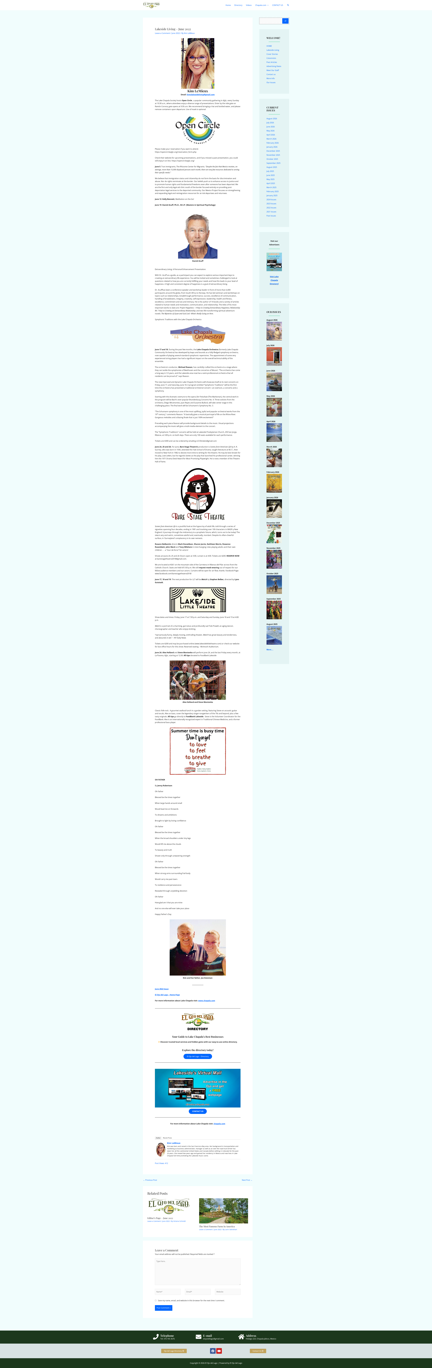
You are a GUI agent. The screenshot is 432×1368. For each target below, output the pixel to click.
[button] (267, 5)
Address (251, 1335)
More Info (271, 78)
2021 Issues (271, 211)
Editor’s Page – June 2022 (160, 1218)
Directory (238, 5)
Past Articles (272, 62)
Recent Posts (167, 1138)
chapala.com (219, 1123)
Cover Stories (272, 54)
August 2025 (272, 167)
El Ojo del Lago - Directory (198, 1056)
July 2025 (270, 171)
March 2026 (271, 139)
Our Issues (271, 82)
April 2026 (271, 135)
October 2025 (272, 159)
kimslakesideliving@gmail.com (201, 94)
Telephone (167, 1335)
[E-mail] (198, 1337)
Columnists (271, 58)
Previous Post (150, 1180)
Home (228, 5)
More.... (270, 649)
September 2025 (273, 163)
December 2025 (273, 151)
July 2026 (270, 122)
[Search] (285, 21)
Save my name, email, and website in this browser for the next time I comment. (191, 1300)
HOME (269, 46)
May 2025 (270, 179)
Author (158, 1138)
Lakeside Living (273, 50)
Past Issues (271, 216)
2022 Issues (271, 207)
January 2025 (272, 195)
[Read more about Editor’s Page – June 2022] (168, 1206)
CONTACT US (277, 5)
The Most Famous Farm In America (217, 1226)
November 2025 (273, 155)
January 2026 (272, 147)
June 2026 (271, 126)
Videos (249, 5)
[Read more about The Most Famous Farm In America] (223, 1210)
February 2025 (273, 191)
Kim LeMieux (173, 1143)
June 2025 (271, 175)
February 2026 (273, 143)
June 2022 (176, 33)
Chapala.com (260, 5)
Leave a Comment (162, 33)
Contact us (271, 74)
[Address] (241, 1337)
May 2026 (270, 130)
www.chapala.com (206, 1000)
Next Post (247, 1180)
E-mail (207, 1335)
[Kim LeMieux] (160, 1149)
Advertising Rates (274, 66)
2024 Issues (271, 199)
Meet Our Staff (273, 70)
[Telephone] (156, 1337)
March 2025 (271, 187)
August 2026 (272, 118)
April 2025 (271, 183)
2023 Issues (271, 203)
